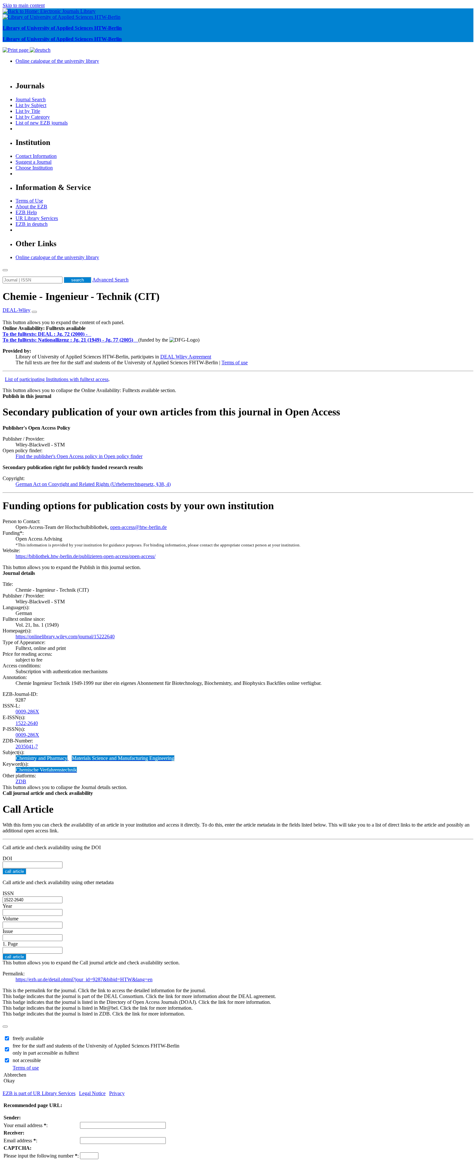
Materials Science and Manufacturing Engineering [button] (123, 758)
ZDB (21, 781)
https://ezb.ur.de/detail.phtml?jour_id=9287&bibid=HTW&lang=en (84, 979)
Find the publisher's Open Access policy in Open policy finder (79, 456)
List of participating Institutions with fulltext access (56, 379)
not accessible (27, 1060)
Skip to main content (24, 5)
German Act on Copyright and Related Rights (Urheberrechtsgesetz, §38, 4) (93, 484)
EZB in (32, 224)
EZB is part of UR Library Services (39, 1093)
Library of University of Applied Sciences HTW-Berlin (62, 28)
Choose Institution (34, 167)
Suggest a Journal (33, 162)
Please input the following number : (41, 1156)
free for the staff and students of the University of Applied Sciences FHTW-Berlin (96, 1046)
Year (7, 906)
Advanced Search (110, 279)
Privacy (117, 1093)
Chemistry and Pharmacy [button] (41, 758)
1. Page (10, 944)
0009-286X (27, 711)
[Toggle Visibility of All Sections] (34, 312)
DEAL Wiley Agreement (185, 356)
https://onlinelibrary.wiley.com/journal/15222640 (65, 636)
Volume (10, 918)
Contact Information (36, 156)
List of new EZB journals (42, 123)
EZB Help (26, 212)
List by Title (28, 111)
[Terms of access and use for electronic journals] (90, 334)
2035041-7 (27, 746)
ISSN (8, 893)
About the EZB (31, 206)
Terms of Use (29, 200)
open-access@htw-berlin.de (138, 527)
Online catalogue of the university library (57, 61)
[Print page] (16, 50)
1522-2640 (27, 723)
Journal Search (31, 99)
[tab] (238, 328)
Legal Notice (92, 1093)
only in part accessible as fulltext (46, 1053)
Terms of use (234, 362)
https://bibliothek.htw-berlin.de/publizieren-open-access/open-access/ (85, 556)
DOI (7, 858)
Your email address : (26, 1125)
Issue (8, 931)
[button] (44, 328)
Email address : (20, 1140)
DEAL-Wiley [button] (16, 310)
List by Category (33, 117)
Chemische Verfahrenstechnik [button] (46, 770)
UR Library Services (37, 218)
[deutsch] (40, 50)
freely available (28, 1038)
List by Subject (31, 105)
